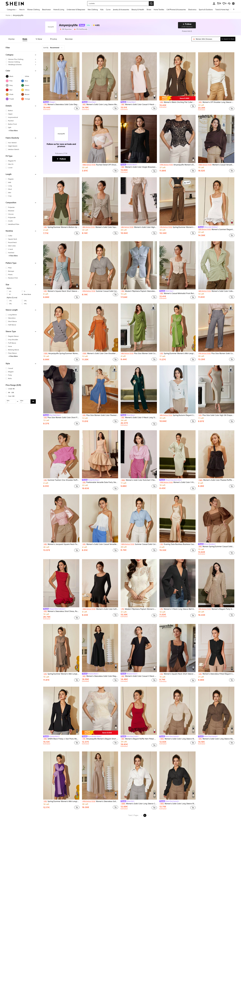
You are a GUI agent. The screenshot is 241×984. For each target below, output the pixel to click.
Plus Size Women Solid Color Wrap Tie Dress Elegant (139, 353)
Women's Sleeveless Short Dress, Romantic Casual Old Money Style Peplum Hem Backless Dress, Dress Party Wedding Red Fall (61, 611)
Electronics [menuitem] (192, 10)
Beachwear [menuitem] (46, 10)
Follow (63, 159)
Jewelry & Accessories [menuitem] (121, 10)
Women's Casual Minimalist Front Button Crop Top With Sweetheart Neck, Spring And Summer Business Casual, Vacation (178, 293)
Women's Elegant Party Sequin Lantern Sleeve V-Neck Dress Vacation (216, 609)
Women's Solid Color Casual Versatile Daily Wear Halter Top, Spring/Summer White (100, 544)
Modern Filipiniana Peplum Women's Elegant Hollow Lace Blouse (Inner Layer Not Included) (139, 609)
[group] (21, 59)
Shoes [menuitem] (149, 10)
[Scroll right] (234, 9)
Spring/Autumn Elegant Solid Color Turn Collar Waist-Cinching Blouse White (178, 415)
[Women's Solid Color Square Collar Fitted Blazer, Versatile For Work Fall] (100, 201)
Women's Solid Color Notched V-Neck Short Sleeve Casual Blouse (139, 480)
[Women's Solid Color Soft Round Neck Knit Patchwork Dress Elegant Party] (100, 583)
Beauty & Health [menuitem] (138, 10)
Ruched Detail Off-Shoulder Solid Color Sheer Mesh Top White (100, 165)
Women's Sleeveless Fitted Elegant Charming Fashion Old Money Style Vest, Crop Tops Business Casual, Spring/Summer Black (216, 674)
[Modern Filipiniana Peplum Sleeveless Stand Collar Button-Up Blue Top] (139, 265)
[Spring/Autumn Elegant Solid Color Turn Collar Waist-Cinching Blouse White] (177, 389)
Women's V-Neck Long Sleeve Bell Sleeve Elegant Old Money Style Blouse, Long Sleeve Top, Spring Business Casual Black (178, 609)
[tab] (11, 39)
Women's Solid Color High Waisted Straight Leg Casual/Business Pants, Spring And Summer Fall (139, 227)
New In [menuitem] (22, 10)
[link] (219, 3)
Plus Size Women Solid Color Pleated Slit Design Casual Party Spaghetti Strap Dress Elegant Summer (100, 415)
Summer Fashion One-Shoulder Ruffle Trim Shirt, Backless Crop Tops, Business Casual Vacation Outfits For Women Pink (61, 480)
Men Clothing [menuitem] (93, 10)
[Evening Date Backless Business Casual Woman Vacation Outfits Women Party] (177, 518)
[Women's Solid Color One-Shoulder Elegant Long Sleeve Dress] (100, 328)
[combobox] (53, 47)
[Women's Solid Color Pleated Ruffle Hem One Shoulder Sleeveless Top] (216, 454)
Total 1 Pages (133, 815)
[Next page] (147, 815)
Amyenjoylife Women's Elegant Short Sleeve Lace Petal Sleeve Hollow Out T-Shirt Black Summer (178, 165)
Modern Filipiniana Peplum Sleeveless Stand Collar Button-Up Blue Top (139, 291)
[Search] (151, 3)
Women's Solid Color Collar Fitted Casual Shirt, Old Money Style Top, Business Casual (216, 291)
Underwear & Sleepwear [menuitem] (76, 10)
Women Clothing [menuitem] (33, 10)
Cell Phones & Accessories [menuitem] (176, 10)
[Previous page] (141, 815)
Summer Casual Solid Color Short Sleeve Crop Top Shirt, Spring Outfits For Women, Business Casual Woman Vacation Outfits (139, 544)
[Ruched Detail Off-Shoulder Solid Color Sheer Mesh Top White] (100, 139)
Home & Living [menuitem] (58, 10)
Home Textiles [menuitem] (159, 10)
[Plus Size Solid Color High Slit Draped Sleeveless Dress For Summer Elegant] (216, 389)
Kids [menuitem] (101, 10)
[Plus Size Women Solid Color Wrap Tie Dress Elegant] (139, 328)
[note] (177, 98)
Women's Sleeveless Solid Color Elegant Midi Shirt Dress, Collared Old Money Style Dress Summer (100, 801)
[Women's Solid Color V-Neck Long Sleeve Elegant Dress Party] (177, 454)
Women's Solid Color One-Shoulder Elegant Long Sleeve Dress (100, 353)
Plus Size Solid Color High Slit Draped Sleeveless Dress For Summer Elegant (216, 415)
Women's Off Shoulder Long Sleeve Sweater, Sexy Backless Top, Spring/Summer (216, 102)
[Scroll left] (231, 9)
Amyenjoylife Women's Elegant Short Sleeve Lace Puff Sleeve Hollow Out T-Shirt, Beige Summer (100, 739)
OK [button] (33, 401)
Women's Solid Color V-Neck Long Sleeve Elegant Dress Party (178, 482)
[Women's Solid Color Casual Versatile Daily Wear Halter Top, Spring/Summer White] (100, 518)
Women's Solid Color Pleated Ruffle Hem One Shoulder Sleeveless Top (216, 480)
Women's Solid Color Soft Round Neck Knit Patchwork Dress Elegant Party (100, 609)
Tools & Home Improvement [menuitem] (225, 10)
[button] (229, 3)
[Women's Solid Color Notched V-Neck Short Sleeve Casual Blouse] (139, 454)
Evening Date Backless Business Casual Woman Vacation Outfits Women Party (178, 544)
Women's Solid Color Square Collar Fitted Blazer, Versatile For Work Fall (100, 227)
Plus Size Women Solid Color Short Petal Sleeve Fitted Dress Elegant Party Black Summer (61, 417)
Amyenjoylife (68, 25)
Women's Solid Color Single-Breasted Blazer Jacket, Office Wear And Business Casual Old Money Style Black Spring (139, 167)
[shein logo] (15, 3)
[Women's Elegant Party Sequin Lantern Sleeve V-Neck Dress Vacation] (216, 583)
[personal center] (214, 3)
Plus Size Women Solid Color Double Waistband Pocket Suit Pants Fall (216, 353)
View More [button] (14, 131)
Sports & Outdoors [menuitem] (206, 10)
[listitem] (66, 29)
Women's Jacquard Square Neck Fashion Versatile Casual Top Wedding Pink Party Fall (61, 544)
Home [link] (8, 15)
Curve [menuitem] (108, 10)
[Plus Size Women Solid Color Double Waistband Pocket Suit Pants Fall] (216, 328)
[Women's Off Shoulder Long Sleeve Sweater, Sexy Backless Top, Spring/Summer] (216, 76)
